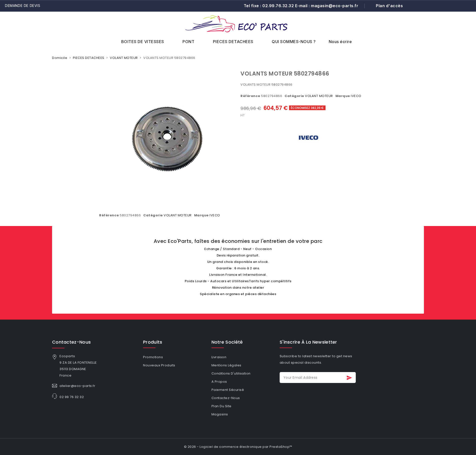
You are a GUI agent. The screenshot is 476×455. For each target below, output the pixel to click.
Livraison (219, 357)
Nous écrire (340, 41)
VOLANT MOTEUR (319, 96)
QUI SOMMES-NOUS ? (294, 41)
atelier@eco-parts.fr (77, 385)
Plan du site (221, 406)
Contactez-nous (71, 342)
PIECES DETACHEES (233, 41)
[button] (455, 29)
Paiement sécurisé (227, 389)
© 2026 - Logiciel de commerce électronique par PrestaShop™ (238, 446)
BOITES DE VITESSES (142, 41)
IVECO (356, 96)
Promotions (153, 357)
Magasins (219, 414)
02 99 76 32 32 (72, 397)
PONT (188, 41)
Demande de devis (22, 5)
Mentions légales (226, 365)
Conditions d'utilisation (231, 373)
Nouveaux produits (159, 365)
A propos (219, 381)
